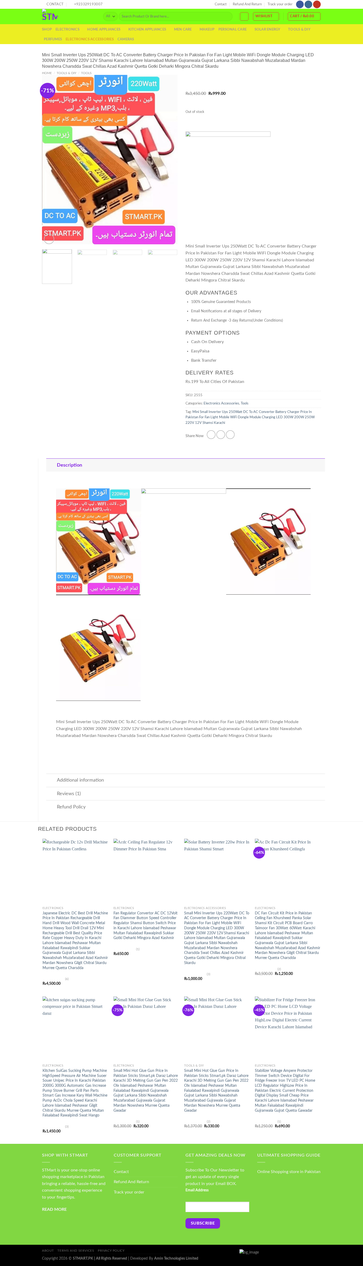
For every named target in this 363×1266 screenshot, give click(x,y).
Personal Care (232, 29)
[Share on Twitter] (220, 434)
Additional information (80, 780)
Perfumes (53, 39)
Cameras (125, 39)
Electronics (67, 29)
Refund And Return (247, 4)
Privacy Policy (111, 1250)
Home (47, 73)
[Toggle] (51, 465)
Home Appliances (103, 29)
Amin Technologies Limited (176, 1258)
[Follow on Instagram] (308, 4)
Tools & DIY (299, 29)
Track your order (280, 4)
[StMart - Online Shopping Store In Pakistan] (68, 16)
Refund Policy (71, 807)
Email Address (197, 1190)
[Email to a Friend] (230, 434)
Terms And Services (75, 1250)
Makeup (207, 29)
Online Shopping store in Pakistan (288, 1172)
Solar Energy (267, 29)
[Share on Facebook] (211, 434)
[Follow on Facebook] (300, 4)
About (48, 1250)
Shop (47, 29)
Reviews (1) (69, 793)
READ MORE (54, 1209)
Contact (221, 4)
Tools (86, 73)
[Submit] (227, 16)
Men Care (183, 29)
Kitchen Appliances (147, 29)
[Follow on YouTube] (317, 4)
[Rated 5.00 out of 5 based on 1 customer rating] (253, 79)
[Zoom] (49, 239)
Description (69, 465)
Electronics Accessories (90, 39)
